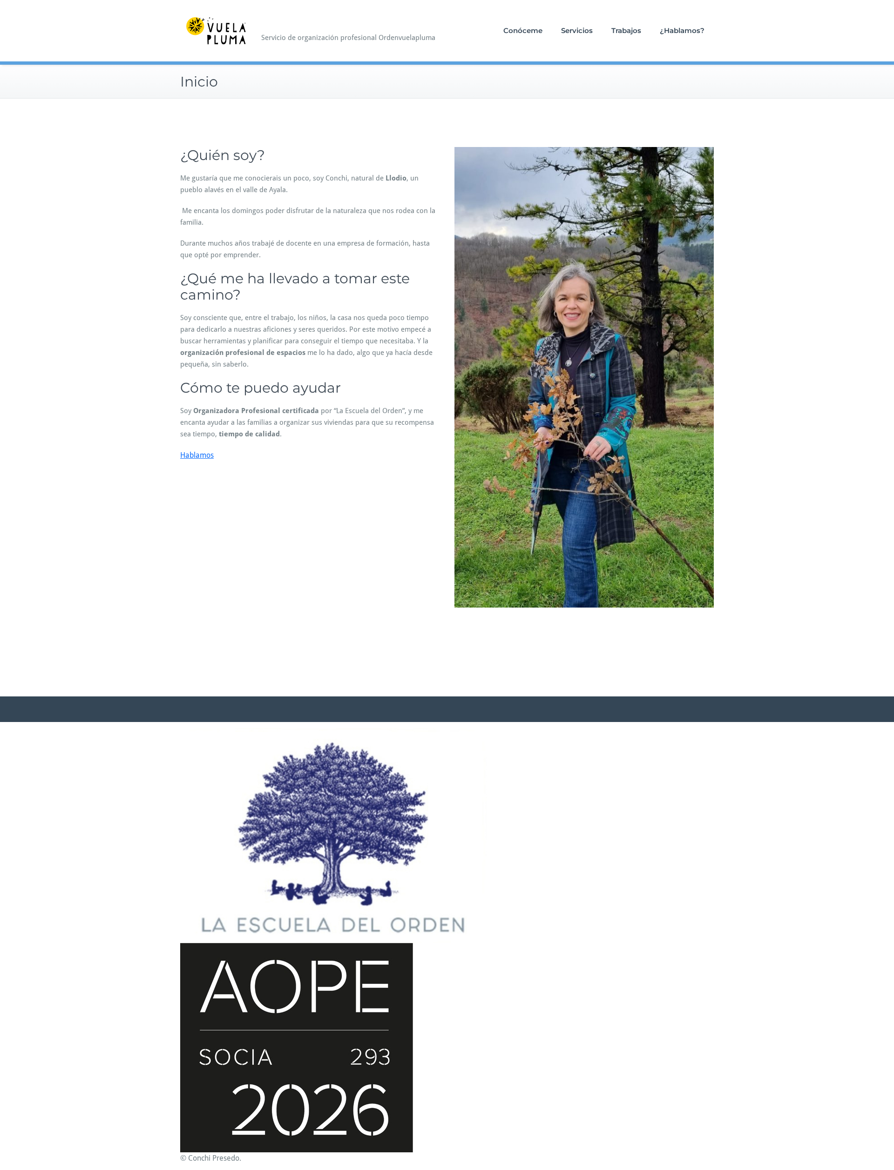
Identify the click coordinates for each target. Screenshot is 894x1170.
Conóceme (522, 30)
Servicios (577, 30)
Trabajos (626, 30)
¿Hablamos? (682, 30)
